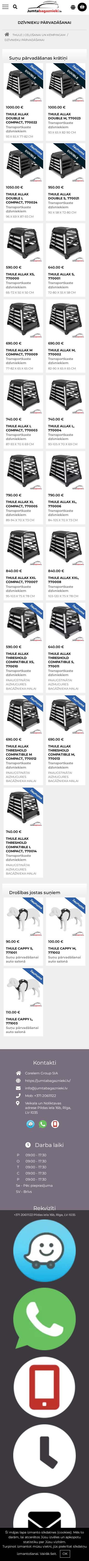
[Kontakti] (44, 1455)
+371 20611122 (23, 1215)
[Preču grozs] (82, 7)
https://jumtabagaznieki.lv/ (48, 1080)
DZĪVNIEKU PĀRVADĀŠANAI (24, 40)
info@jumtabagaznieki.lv (46, 1088)
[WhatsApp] (44, 1319)
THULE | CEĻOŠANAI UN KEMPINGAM (39, 35)
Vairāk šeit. (48, 1554)
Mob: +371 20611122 (40, 1095)
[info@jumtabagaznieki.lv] (44, 1524)
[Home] (8, 35)
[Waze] (44, 1250)
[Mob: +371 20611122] (44, 1387)
